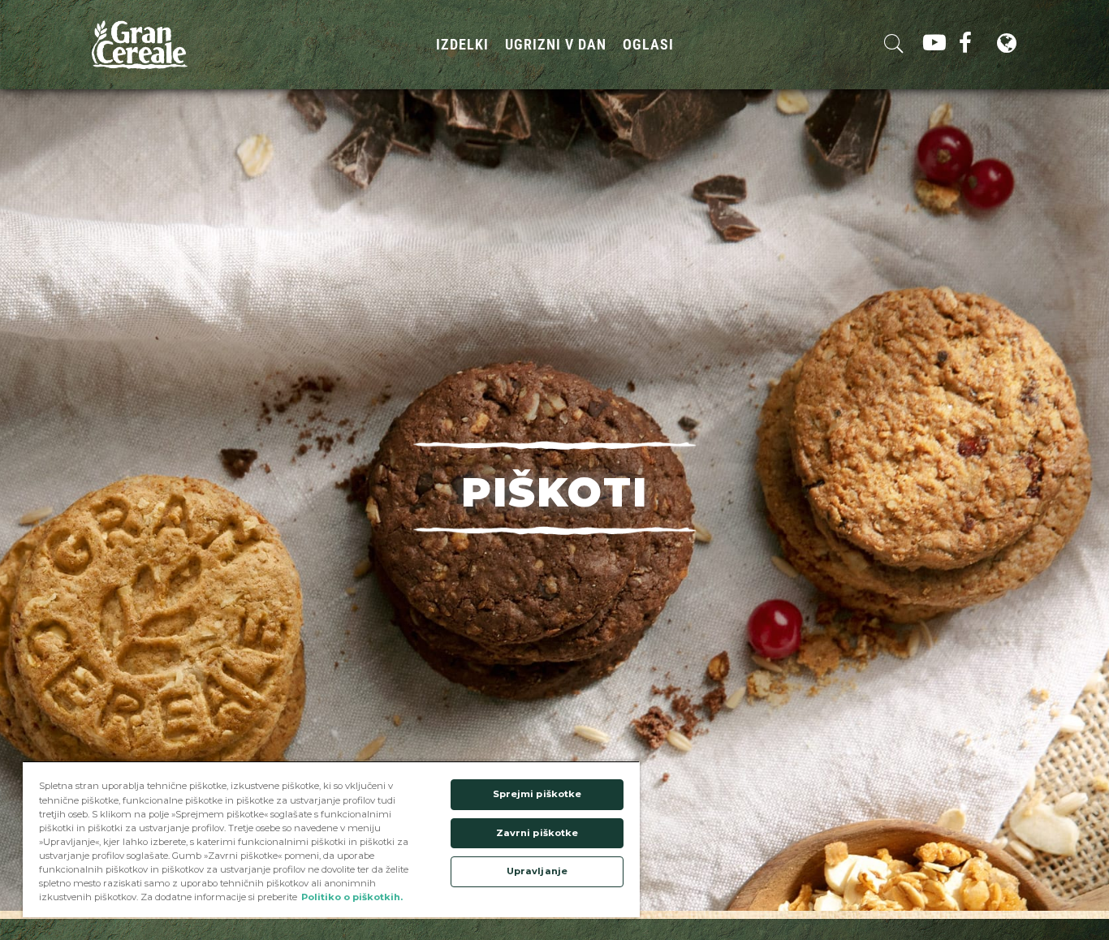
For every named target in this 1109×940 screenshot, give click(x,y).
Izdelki (462, 44)
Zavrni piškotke (537, 833)
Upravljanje (537, 871)
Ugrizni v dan (555, 44)
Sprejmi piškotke (537, 794)
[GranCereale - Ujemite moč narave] (140, 43)
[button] (554, 488)
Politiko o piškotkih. (352, 897)
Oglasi (648, 44)
